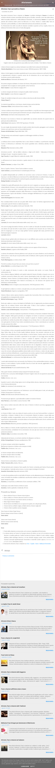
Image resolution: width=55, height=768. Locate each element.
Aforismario (27, 2)
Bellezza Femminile (45, 543)
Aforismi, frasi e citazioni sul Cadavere (12, 740)
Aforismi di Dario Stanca (8, 621)
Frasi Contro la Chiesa (7, 655)
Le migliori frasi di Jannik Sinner (10, 604)
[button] (53, 9)
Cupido (32, 543)
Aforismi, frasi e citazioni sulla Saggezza (13, 672)
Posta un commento (8, 556)
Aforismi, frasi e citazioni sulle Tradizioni (13, 706)
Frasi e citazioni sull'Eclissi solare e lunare (13, 689)
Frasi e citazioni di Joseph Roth (10, 638)
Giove (37, 543)
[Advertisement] (27, 568)
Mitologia (7, 550)
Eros (28, 543)
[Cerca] (53, 3)
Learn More (25, 766)
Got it (32, 766)
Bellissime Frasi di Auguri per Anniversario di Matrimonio (18, 723)
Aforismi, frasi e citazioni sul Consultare (13, 587)
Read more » (50, 599)
